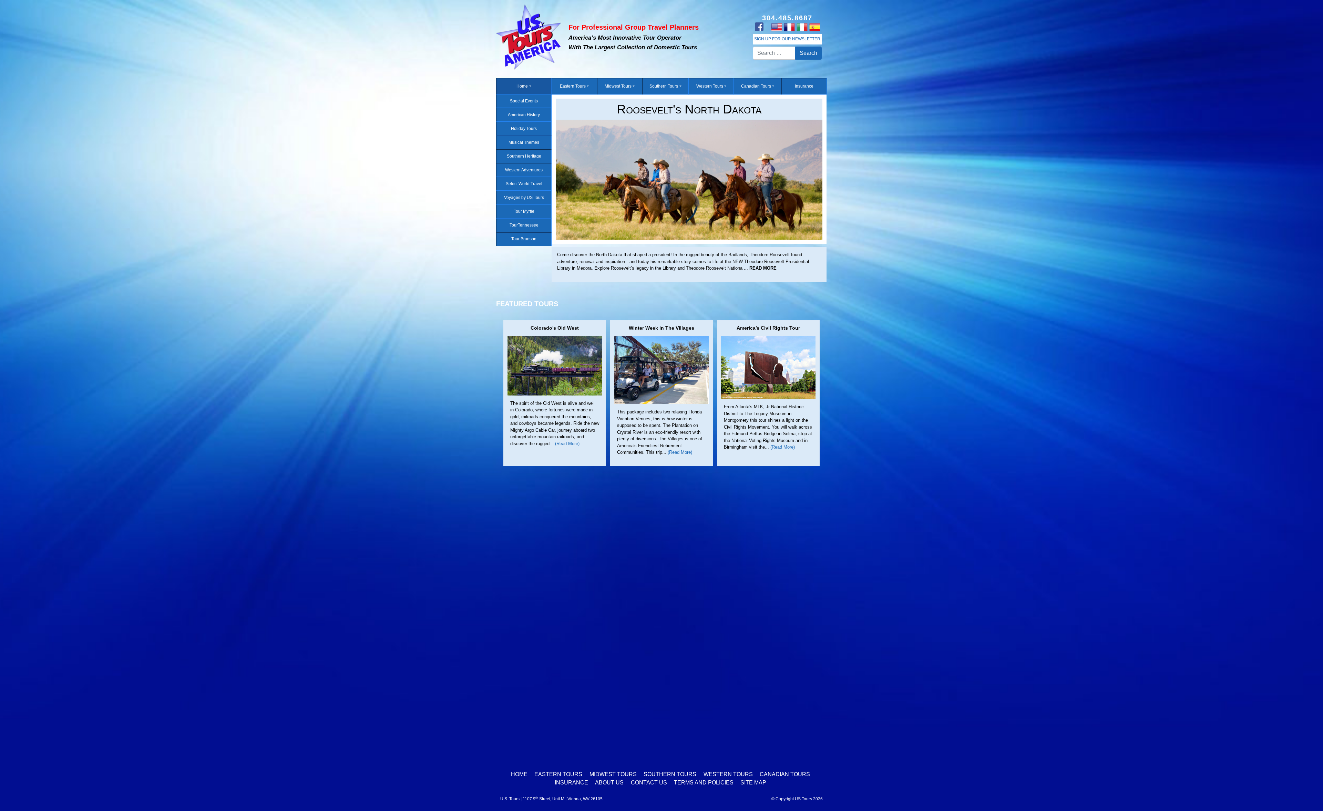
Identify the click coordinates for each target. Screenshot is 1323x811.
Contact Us (649, 782)
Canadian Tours (756, 86)
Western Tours (709, 86)
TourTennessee (524, 225)
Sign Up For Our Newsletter (787, 39)
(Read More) (567, 443)
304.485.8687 (787, 18)
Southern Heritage (524, 156)
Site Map (753, 782)
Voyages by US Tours (524, 197)
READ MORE (570, 268)
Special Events (524, 101)
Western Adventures (524, 170)
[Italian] (802, 27)
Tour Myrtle (524, 211)
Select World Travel (524, 183)
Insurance (804, 86)
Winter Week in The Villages (661, 328)
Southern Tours (663, 86)
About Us (609, 782)
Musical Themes (524, 142)
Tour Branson (523, 239)
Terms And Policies (704, 782)
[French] (789, 27)
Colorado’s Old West (555, 328)
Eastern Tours (573, 86)
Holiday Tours (524, 128)
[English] (776, 27)
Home (522, 86)
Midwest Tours (618, 86)
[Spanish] (814, 27)
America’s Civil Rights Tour (768, 328)
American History (524, 114)
